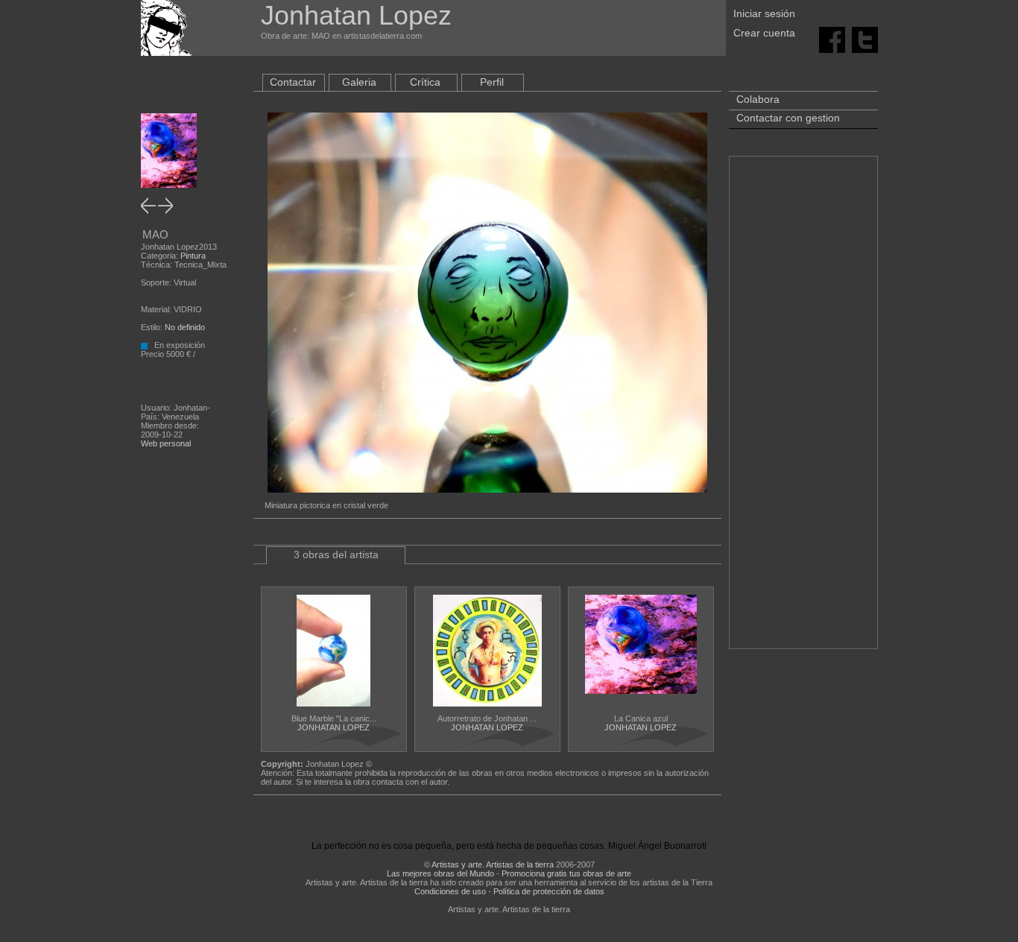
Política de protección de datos (548, 891)
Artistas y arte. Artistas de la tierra (492, 864)
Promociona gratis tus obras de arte (566, 873)
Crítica (425, 82)
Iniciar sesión (764, 13)
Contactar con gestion (788, 118)
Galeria (359, 82)
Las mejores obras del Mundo (440, 873)
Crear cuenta (764, 33)
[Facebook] (832, 38)
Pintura (193, 255)
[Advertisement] (803, 409)
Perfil (492, 82)
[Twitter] (865, 38)
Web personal (166, 443)
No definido (185, 327)
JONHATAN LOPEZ (333, 727)
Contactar (293, 82)
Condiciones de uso (450, 891)
